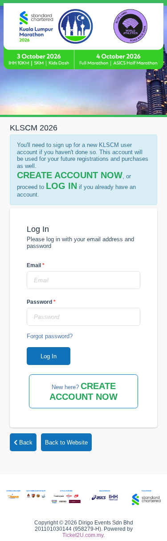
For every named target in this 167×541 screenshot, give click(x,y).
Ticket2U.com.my (82, 535)
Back (25, 442)
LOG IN (61, 186)
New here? (83, 391)
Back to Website (66, 442)
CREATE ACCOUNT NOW (69, 175)
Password (41, 302)
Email (36, 265)
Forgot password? (50, 336)
